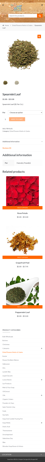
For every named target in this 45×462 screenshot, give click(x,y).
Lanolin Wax (7, 372)
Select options (22, 208)
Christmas (6, 344)
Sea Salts (6, 415)
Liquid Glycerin (8, 376)
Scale (4, 411)
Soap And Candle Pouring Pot (13, 419)
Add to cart (17, 119)
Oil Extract (6, 391)
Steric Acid (6, 427)
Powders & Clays (8, 403)
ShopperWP (34, 459)
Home (7, 25)
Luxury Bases (7, 380)
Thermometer (7, 430)
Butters (5, 340)
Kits (4, 368)
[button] (39, 36)
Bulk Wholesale (8, 337)
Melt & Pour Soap (8, 387)
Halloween (6, 364)
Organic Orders (8, 399)
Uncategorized (8, 434)
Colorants (6, 348)
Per (4, 112)
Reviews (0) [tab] (7, 148)
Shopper (20, 459)
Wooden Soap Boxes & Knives (13, 446)
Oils (4, 395)
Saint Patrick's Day (9, 407)
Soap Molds (6, 423)
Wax (4, 442)
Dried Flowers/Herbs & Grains (22, 25)
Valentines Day (8, 438)
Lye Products (7, 383)
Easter (5, 356)
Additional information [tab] (11, 141)
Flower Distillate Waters (11, 360)
